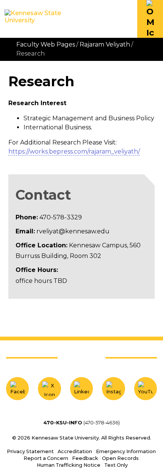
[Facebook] (17, 388)
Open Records (120, 458)
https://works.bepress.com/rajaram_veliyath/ (74, 151)
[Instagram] (113, 388)
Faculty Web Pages (45, 44)
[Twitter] (49, 388)
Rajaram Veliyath (105, 44)
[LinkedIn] (81, 388)
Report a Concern (46, 458)
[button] (150, 19)
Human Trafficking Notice (68, 465)
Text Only (116, 465)
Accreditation (75, 451)
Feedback (85, 458)
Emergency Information (126, 451)
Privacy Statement (30, 451)
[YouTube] (145, 388)
